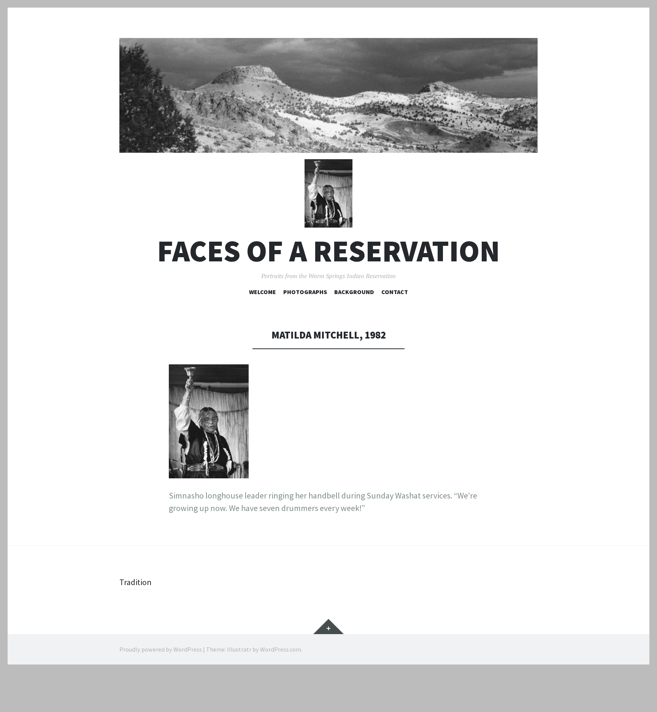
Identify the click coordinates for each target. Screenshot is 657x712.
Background (354, 292)
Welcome (262, 292)
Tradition (135, 582)
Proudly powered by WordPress (160, 649)
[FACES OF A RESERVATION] (328, 95)
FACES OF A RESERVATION (328, 250)
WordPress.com (280, 649)
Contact (394, 292)
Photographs (305, 292)
